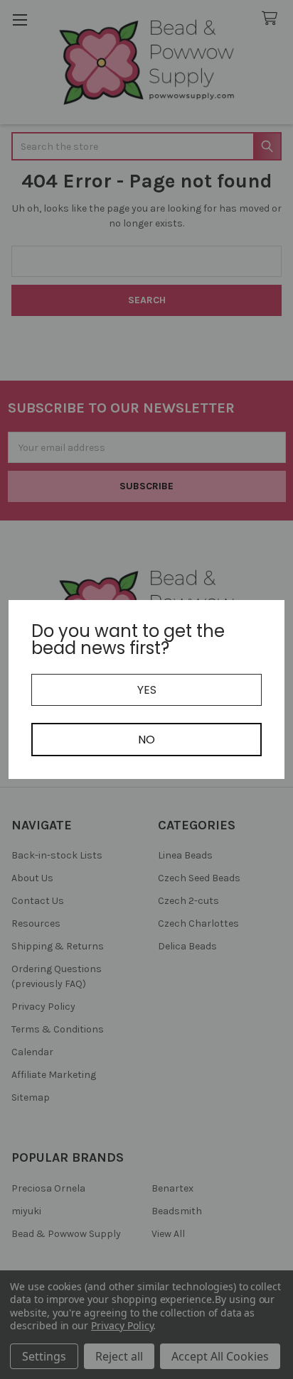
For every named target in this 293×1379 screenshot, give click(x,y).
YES (146, 690)
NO (146, 739)
